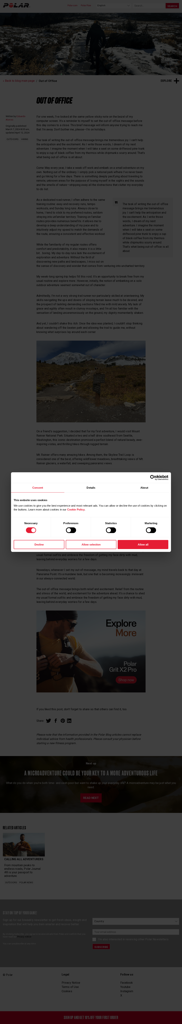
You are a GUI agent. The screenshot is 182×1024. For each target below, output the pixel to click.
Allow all (143, 544)
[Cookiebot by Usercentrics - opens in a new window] (152, 477)
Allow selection (91, 544)
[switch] (71, 530)
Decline (39, 544)
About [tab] (144, 487)
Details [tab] (91, 487)
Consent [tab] (37, 487)
